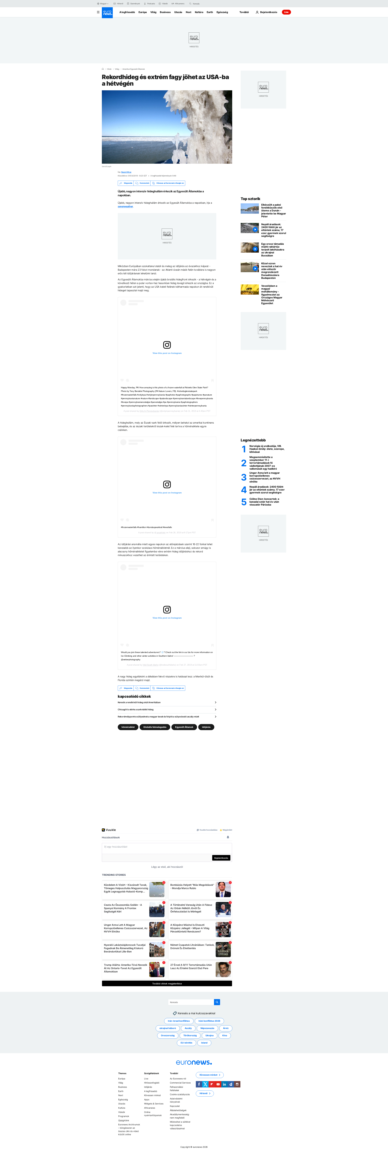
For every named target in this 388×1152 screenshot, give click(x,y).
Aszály (188, 1028)
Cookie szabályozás (180, 1094)
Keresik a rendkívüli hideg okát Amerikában (139, 702)
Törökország (190, 1035)
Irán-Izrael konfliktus (179, 1021)
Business (165, 12)
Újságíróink (123, 1120)
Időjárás (206, 727)
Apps (146, 1099)
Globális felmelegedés (154, 727)
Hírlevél (203, 1093)
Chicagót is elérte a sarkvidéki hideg (136, 709)
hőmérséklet (128, 727)
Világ (153, 12)
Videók (121, 1112)
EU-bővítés (186, 1043)
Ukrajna (210, 1035)
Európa (143, 12)
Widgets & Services (153, 1103)
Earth (210, 12)
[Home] (103, 69)
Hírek (109, 69)
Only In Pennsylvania (149, 411)
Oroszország (168, 1035)
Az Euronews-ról (178, 1078)
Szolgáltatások (151, 1073)
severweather (125, 206)
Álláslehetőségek (178, 1110)
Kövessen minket (152, 1095)
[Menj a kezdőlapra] (107, 12)
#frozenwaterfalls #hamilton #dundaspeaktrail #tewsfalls (146, 527)
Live (286, 12)
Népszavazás (207, 1028)
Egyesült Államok (184, 727)
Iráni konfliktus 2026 (209, 1021)
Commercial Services (180, 1083)
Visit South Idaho (150, 665)
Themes (122, 1073)
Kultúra (199, 12)
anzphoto (160, 532)
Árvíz (226, 1028)
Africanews (149, 1108)
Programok (123, 1116)
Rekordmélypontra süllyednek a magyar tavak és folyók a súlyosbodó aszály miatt (158, 716)
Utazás (178, 12)
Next (188, 12)
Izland (204, 1043)
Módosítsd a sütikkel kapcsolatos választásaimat (180, 1125)
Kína (224, 1035)
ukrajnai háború (167, 1028)
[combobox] (205, 3)
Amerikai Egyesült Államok (133, 69)
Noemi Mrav (126, 172)
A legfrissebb (127, 12)
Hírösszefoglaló (151, 1083)
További (174, 1073)
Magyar (103, 3)
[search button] (190, 3)
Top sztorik (250, 199)
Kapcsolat (175, 1106)
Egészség (222, 12)
